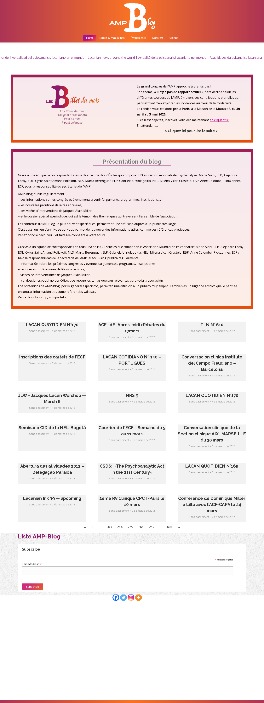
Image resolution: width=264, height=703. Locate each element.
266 (141, 527)
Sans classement (39, 331)
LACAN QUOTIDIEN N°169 (211, 466)
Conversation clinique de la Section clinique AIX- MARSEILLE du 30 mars (212, 433)
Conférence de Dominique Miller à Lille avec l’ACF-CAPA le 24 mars (211, 504)
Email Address (32, 564)
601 (169, 527)
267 (151, 527)
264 (119, 527)
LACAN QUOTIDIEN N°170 (52, 324)
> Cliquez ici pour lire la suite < (191, 131)
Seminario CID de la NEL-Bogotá (52, 427)
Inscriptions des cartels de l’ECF (52, 356)
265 (130, 527)
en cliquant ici (219, 120)
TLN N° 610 (211, 324)
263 (109, 527)
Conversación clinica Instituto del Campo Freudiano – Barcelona (211, 363)
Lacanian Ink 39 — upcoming (52, 498)
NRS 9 (132, 395)
